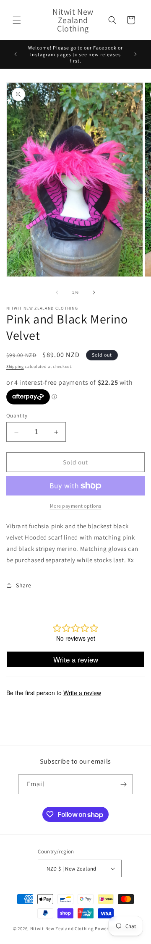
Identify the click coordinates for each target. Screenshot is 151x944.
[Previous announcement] (15, 54)
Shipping (15, 366)
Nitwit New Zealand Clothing (62, 928)
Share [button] (23, 585)
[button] (17, 20)
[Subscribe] (123, 784)
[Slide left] (57, 292)
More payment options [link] (76, 506)
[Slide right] (94, 292)
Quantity (16, 415)
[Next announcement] (135, 54)
